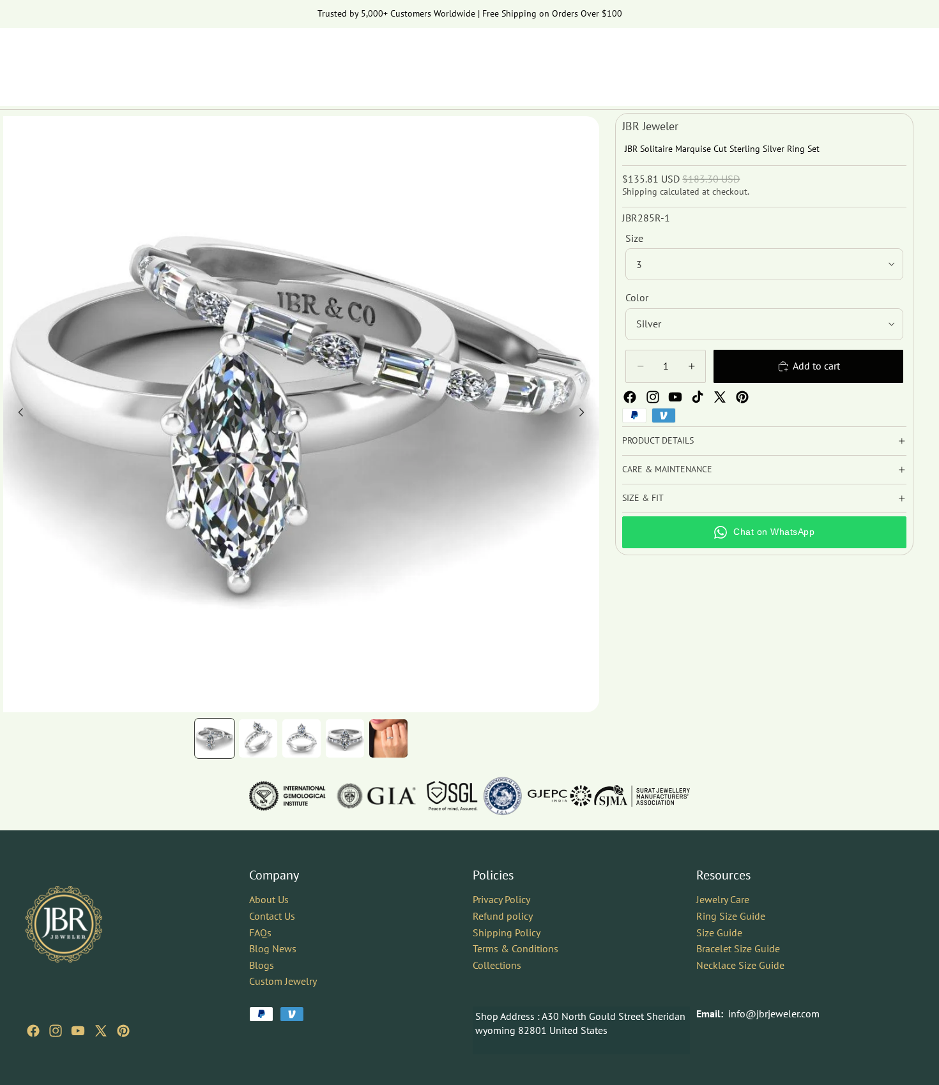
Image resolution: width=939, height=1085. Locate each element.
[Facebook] (629, 397)
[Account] (871, 61)
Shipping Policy (506, 931)
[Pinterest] (742, 397)
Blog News (272, 948)
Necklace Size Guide (740, 965)
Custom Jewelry (283, 981)
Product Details (658, 440)
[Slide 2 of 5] (258, 738)
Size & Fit (643, 498)
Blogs (261, 965)
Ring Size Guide (730, 915)
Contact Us (272, 915)
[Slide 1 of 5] (214, 738)
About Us (269, 899)
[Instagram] (652, 397)
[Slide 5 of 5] (388, 738)
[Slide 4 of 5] (345, 738)
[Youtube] (675, 397)
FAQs (260, 931)
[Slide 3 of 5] (301, 738)
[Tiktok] (697, 397)
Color (636, 297)
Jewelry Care (722, 899)
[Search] (844, 61)
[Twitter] (720, 397)
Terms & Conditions (515, 948)
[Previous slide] (17, 414)
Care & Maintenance (667, 469)
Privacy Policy (501, 899)
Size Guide (719, 931)
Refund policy (503, 915)
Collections (497, 965)
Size (634, 238)
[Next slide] (585, 414)
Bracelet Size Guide (738, 948)
